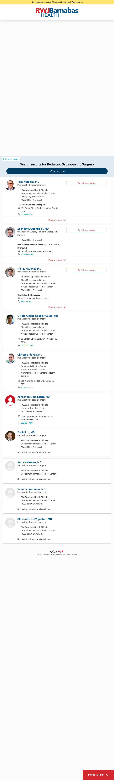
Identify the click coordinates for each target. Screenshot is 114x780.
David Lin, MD (26, 432)
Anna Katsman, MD (29, 462)
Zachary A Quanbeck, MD (33, 229)
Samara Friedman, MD (31, 489)
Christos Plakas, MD (29, 354)
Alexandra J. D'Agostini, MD (34, 519)
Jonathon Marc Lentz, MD (33, 396)
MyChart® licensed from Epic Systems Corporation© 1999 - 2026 (57, 554)
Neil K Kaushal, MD (29, 268)
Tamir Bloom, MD (28, 182)
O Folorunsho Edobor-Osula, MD (37, 316)
